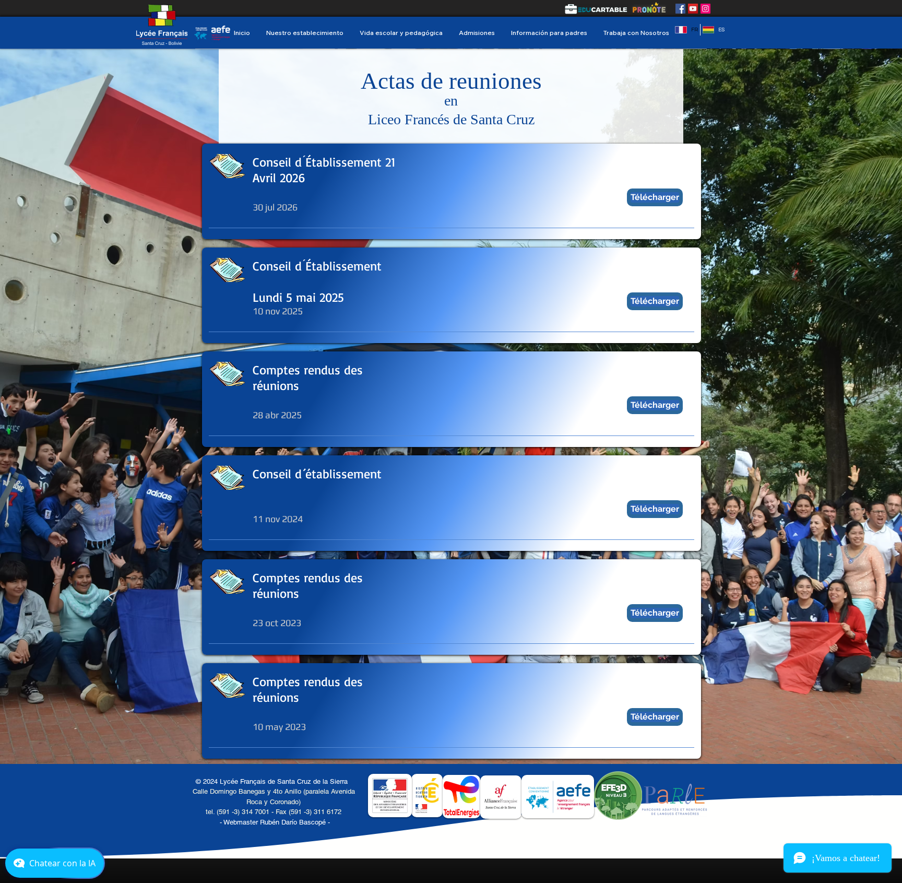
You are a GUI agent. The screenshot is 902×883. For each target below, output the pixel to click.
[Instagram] (705, 9)
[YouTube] (693, 9)
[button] (304, 33)
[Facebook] (680, 9)
